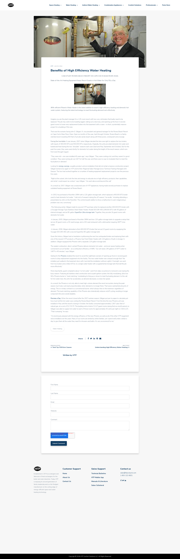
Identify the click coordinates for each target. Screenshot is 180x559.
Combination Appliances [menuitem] (113, 5)
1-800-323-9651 (126, 475)
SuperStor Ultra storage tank (85, 212)
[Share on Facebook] (88, 338)
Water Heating (57, 329)
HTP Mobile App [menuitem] (97, 477)
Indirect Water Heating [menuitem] (90, 5)
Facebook (64, 360)
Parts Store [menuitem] (166, 5)
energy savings (64, 166)
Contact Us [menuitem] (67, 481)
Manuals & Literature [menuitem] (99, 481)
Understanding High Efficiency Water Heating (111, 347)
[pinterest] (97, 338)
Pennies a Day (56, 298)
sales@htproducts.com (128, 473)
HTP (52, 66)
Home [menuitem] (65, 473)
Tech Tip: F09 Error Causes (62, 347)
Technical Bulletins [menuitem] (98, 473)
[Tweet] (91, 338)
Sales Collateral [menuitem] (97, 485)
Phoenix (64, 256)
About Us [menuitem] (66, 477)
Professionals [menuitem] (151, 5)
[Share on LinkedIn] (94, 338)
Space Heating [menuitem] (54, 5)
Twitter (123, 480)
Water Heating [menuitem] (71, 5)
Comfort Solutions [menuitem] (134, 5)
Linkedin (125, 480)
